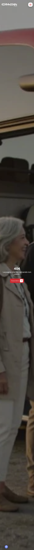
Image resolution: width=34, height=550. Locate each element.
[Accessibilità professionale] (6, 546)
